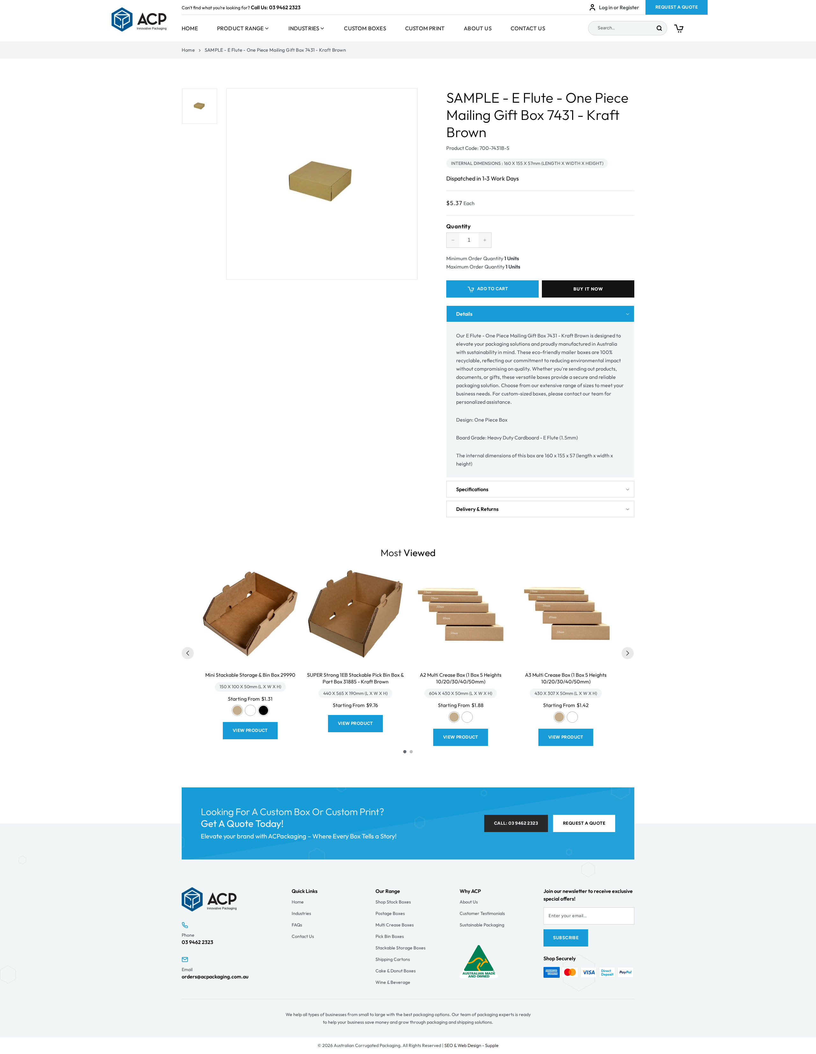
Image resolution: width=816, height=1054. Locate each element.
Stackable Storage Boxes (400, 948)
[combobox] (627, 28)
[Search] (659, 28)
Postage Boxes (390, 913)
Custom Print (425, 28)
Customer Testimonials (482, 913)
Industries (303, 28)
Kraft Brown (237, 710)
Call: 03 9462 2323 (516, 823)
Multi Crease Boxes (394, 925)
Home (190, 28)
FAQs (297, 925)
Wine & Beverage (392, 982)
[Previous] (188, 653)
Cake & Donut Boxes (395, 971)
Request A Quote (676, 7)
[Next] (628, 653)
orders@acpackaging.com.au (215, 976)
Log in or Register (619, 7)
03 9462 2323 (285, 7)
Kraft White (250, 710)
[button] (691, 30)
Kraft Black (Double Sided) (263, 710)
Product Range (240, 28)
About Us (478, 28)
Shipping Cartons (392, 959)
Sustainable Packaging (482, 925)
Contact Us (528, 28)
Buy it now (588, 289)
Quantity (458, 226)
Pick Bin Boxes (389, 936)
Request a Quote (584, 823)
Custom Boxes (365, 28)
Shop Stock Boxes (393, 902)
